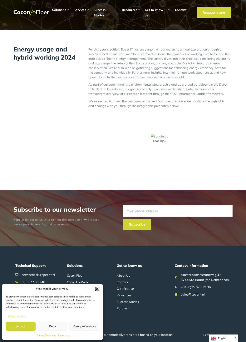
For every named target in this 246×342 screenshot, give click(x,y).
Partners (123, 308)
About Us (123, 275)
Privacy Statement (46, 335)
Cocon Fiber (75, 275)
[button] (97, 289)
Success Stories (128, 302)
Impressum (64, 335)
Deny (52, 326)
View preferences (84, 326)
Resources (124, 295)
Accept (20, 326)
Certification (125, 289)
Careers (122, 282)
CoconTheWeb (77, 282)
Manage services (17, 316)
